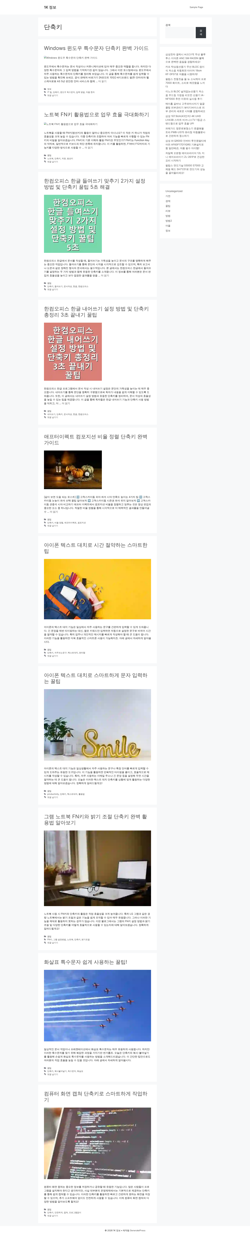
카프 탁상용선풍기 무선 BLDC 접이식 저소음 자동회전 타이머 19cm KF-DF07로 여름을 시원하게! (185, 70)
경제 (168, 201)
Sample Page (196, 7)
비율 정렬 (59, 522)
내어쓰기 (51, 414)
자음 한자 (90, 92)
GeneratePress (137, 1230)
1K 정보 (50, 7)
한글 (75, 286)
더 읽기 (102, 81)
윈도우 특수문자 (67, 92)
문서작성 (68, 286)
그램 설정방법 (59, 939)
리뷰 (168, 210)
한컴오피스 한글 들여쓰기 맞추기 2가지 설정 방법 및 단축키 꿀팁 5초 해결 (94, 184)
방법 (168, 215)
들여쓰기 (59, 286)
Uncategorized (174, 191)
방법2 (169, 220)
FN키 (49, 939)
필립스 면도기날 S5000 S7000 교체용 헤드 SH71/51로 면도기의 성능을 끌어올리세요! (185, 169)
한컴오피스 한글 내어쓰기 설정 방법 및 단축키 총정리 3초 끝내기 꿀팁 (96, 312)
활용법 (82, 794)
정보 (49, 89)
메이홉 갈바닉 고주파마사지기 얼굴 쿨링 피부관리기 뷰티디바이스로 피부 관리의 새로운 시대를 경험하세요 (185, 107)
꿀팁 (49, 155)
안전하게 (59, 1212)
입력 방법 (80, 92)
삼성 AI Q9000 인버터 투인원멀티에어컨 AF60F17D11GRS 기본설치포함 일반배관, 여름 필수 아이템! (186, 144)
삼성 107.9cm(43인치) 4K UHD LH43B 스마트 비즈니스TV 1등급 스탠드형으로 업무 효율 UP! (186, 120)
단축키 (56, 92)
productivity (53, 794)
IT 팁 (49, 92)
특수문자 (72, 1071)
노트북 (50, 158)
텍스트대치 (73, 652)
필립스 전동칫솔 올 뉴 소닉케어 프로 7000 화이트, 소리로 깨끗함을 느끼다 (186, 83)
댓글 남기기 (52, 95)
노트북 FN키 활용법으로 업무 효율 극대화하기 (96, 114)
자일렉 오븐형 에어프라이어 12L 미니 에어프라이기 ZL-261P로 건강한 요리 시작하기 (185, 157)
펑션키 (70, 158)
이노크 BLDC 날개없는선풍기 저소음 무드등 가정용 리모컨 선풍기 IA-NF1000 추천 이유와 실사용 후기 (185, 95)
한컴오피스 (83, 286)
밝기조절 (86, 939)
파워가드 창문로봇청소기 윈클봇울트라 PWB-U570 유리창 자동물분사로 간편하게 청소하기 (185, 132)
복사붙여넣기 (61, 1071)
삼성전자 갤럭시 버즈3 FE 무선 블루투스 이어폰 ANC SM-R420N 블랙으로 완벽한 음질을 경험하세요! (186, 58)
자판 (64, 158)
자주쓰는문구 (61, 652)
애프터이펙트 (70, 522)
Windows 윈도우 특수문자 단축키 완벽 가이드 (96, 48)
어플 (168, 225)
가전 (168, 196)
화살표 (80, 1071)
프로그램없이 (75, 1212)
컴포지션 (82, 522)
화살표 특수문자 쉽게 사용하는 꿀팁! (85, 962)
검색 (168, 25)
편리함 (82, 652)
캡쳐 (66, 1212)
